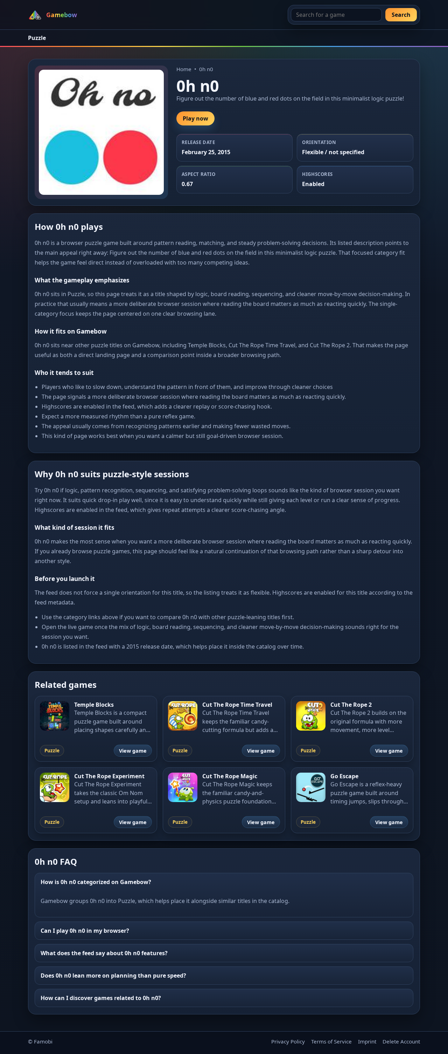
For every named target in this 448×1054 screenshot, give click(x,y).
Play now (195, 118)
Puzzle (37, 38)
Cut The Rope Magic (229, 776)
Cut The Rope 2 (351, 705)
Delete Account (401, 1041)
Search (401, 15)
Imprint (367, 1041)
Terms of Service (331, 1041)
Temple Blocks (94, 705)
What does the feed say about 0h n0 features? (104, 953)
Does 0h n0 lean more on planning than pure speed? (113, 975)
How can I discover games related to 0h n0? (101, 998)
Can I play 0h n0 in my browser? (85, 931)
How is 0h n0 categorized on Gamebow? (96, 882)
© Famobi (40, 1041)
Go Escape (344, 776)
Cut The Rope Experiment (109, 776)
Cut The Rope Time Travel (237, 705)
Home (183, 69)
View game (133, 750)
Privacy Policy (288, 1041)
